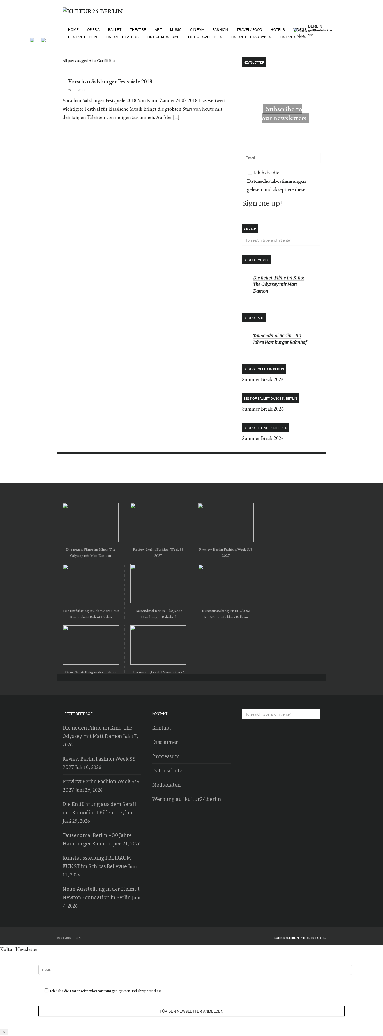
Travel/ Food (249, 29)
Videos (300, 29)
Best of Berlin (82, 36)
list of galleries (205, 36)
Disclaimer (165, 742)
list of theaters (122, 36)
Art (158, 29)
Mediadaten (166, 785)
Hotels (278, 29)
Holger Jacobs (314, 938)
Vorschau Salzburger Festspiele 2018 (110, 81)
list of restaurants (251, 36)
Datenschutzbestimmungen (276, 181)
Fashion (220, 29)
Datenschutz (167, 771)
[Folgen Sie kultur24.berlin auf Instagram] (43, 38)
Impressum (166, 756)
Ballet (114, 29)
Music (176, 29)
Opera (93, 29)
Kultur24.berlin (286, 938)
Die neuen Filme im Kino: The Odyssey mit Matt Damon (278, 284)
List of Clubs (293, 36)
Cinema (197, 29)
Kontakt (161, 728)
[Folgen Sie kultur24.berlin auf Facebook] (35, 38)
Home (73, 29)
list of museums (163, 36)
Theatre (138, 29)
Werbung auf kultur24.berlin (186, 799)
